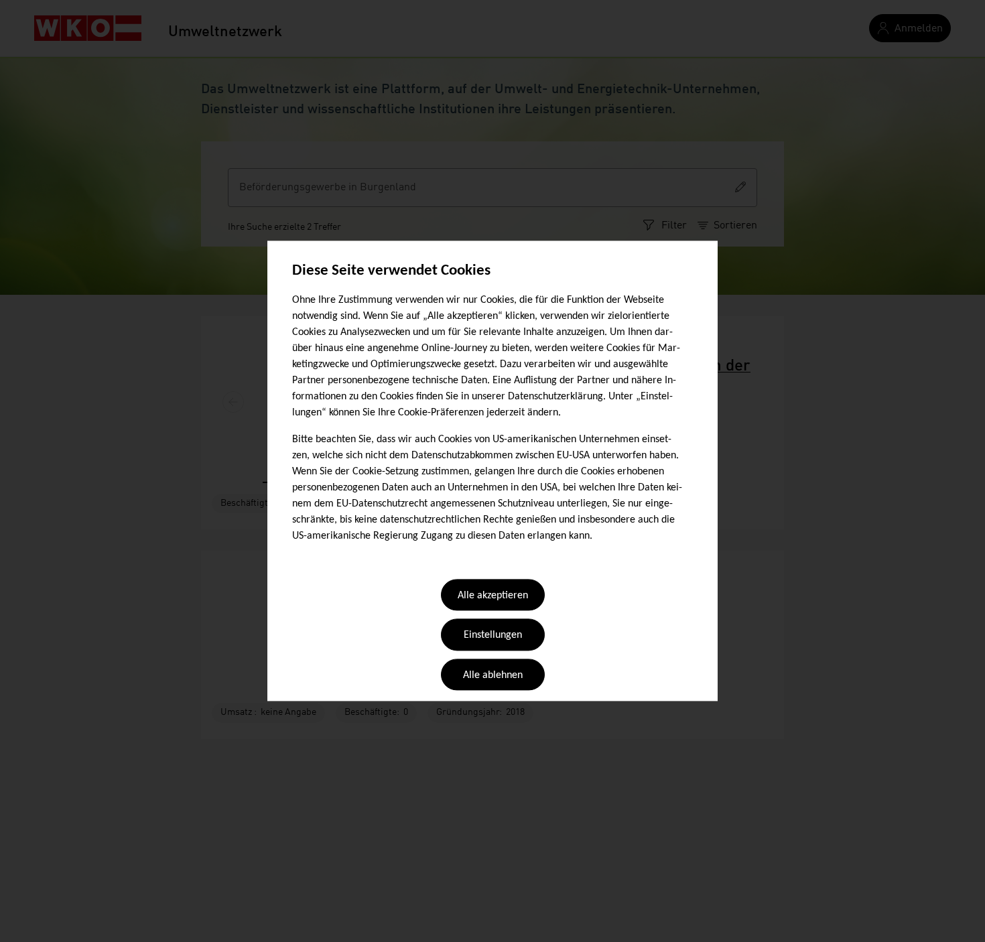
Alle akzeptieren (493, 595)
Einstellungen (493, 635)
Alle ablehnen (493, 675)
